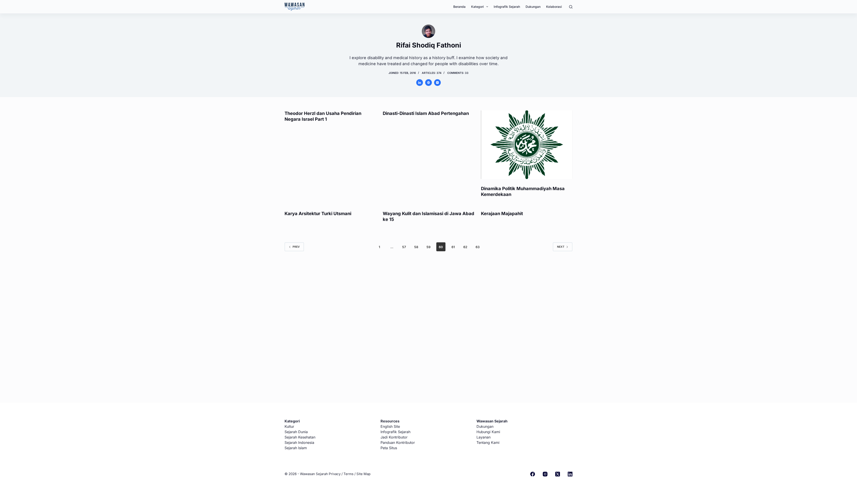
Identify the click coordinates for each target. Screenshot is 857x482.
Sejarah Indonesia (299, 442)
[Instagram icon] (437, 82)
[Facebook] (532, 474)
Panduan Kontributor (398, 442)
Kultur (289, 426)
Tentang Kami (487, 442)
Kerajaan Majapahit (502, 213)
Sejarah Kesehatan (300, 437)
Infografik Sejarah (507, 6)
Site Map (363, 474)
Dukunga (483, 426)
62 (465, 247)
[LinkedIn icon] (419, 82)
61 (453, 247)
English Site (390, 426)
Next (560, 246)
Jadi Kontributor (394, 437)
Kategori (477, 6)
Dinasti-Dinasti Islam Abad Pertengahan (426, 113)
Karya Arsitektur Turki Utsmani (318, 213)
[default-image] (294, 7)
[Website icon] (428, 82)
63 (478, 247)
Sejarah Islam (296, 448)
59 (428, 247)
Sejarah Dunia (296, 432)
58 (416, 247)
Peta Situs (389, 448)
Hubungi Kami (488, 432)
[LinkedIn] (570, 474)
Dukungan (533, 6)
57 (404, 247)
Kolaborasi (554, 6)
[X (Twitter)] (557, 474)
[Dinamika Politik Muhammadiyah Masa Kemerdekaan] (526, 144)
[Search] (570, 6)
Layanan (483, 437)
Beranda (459, 6)
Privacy (335, 474)
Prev (296, 246)
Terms (348, 474)
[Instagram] (545, 474)
